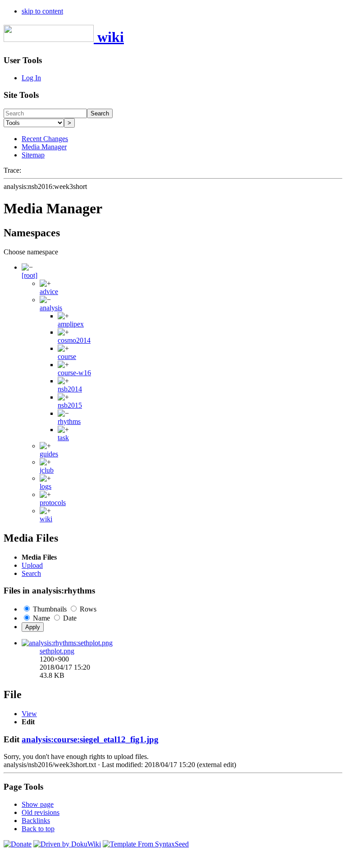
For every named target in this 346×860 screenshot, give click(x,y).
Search (100, 113)
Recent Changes (45, 139)
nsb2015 (70, 405)
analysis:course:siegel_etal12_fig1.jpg (90, 739)
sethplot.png (57, 651)
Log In (31, 78)
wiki (46, 519)
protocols (53, 502)
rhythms (69, 421)
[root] (29, 275)
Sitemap (33, 155)
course (67, 356)
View (29, 713)
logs (45, 486)
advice (49, 291)
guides (49, 454)
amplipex (71, 324)
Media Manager (44, 147)
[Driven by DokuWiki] (67, 844)
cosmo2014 (74, 340)
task (63, 437)
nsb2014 (70, 389)
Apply (32, 627)
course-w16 (74, 373)
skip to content (42, 11)
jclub (47, 470)
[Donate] (18, 844)
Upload (32, 565)
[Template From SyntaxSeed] (146, 844)
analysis (51, 308)
